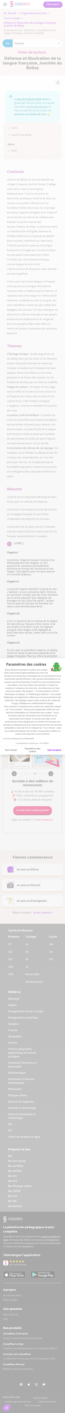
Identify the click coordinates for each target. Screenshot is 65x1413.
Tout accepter (54, 750)
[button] (6, 1407)
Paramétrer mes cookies (32, 750)
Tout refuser (11, 750)
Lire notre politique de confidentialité (18, 738)
